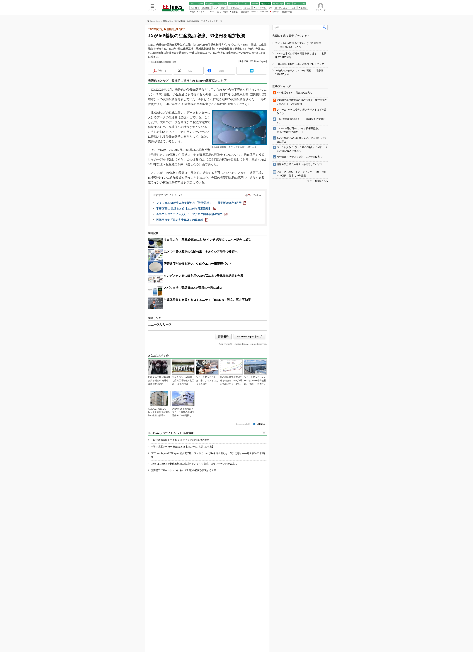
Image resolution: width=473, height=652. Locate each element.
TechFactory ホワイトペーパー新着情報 (171, 433)
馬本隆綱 (243, 61)
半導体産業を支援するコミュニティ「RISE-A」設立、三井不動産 (207, 299)
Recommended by (244, 424)
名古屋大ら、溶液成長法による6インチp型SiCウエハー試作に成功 (207, 239)
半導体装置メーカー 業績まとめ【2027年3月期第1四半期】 (182, 446)
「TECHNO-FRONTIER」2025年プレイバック (299, 64)
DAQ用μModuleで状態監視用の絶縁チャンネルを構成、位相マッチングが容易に (194, 463)
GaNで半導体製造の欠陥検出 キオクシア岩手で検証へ (201, 251)
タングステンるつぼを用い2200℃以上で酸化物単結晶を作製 (203, 275)
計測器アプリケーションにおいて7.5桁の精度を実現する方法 (183, 470)
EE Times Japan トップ (249, 336)
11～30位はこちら (319, 181)
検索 (325, 27)
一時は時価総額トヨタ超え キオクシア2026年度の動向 (180, 440)
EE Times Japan (154, 21)
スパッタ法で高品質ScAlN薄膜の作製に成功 (193, 287)
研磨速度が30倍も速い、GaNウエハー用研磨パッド (198, 263)
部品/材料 (167, 21)
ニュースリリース (160, 324)
